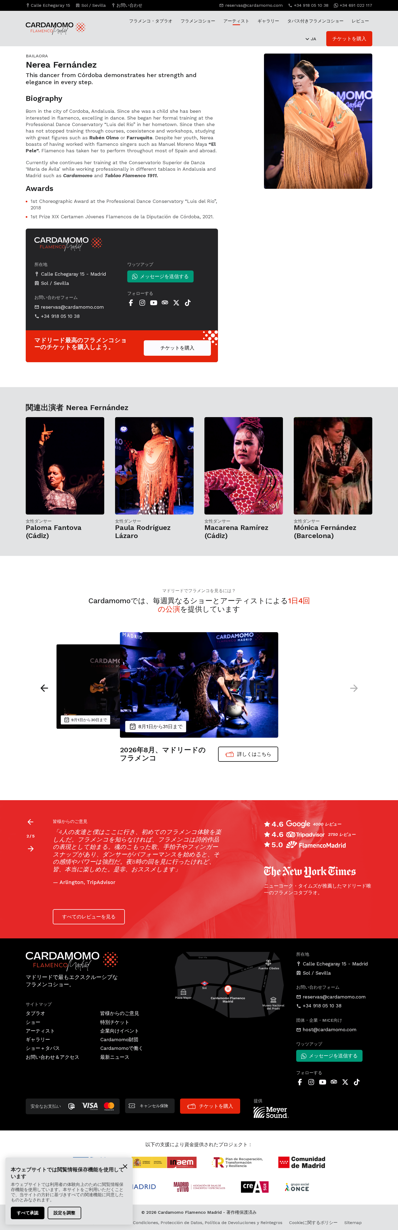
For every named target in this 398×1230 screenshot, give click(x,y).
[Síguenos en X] (176, 302)
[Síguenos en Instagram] (142, 302)
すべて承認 (27, 1212)
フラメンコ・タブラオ (150, 21)
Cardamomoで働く (121, 1048)
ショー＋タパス (43, 1048)
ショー (33, 1022)
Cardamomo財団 (119, 1039)
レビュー (360, 21)
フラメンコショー (198, 21)
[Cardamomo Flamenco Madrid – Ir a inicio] (50, 28)
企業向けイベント (119, 1031)
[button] (44, 688)
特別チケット (114, 1022)
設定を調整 (64, 1212)
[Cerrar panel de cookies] (125, 1166)
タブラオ (35, 1013)
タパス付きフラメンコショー (315, 21)
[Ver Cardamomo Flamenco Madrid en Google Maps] (230, 984)
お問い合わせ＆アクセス (52, 1057)
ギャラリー (268, 21)
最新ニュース (114, 1057)
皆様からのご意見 (119, 1013)
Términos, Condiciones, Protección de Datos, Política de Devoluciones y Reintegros (196, 1222)
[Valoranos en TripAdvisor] (164, 302)
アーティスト (236, 21)
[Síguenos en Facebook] (130, 302)
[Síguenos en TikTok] (187, 302)
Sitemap (353, 1222)
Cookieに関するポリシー (313, 1222)
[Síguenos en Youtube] (153, 302)
